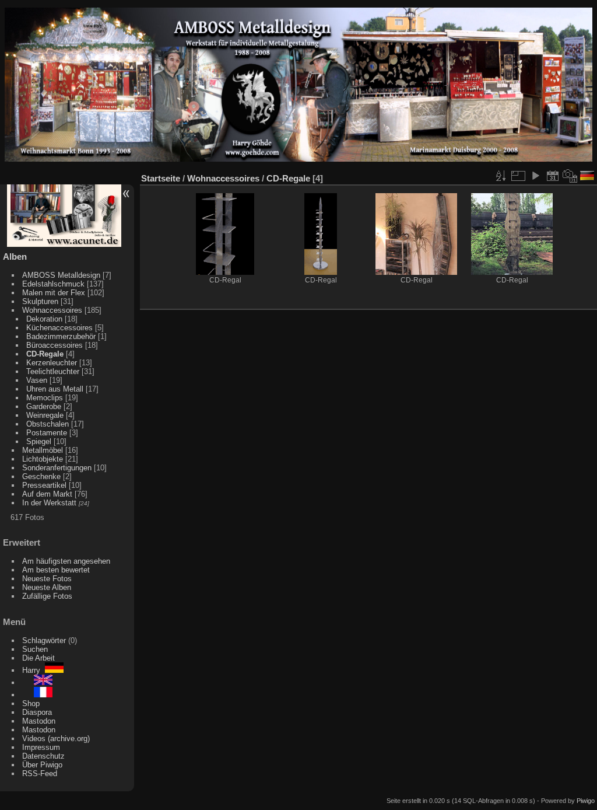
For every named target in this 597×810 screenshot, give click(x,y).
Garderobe (43, 406)
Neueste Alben (46, 587)
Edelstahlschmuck (53, 284)
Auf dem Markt (47, 494)
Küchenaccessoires (59, 327)
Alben (15, 256)
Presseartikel (44, 485)
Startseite (160, 178)
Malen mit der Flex (53, 292)
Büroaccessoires (54, 345)
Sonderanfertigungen (57, 467)
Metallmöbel (42, 450)
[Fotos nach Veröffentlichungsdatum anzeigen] (552, 175)
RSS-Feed (39, 773)
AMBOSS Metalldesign (61, 275)
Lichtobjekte (42, 459)
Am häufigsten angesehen (66, 561)
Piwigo (586, 800)
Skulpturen (40, 301)
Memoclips (44, 397)
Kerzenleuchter (51, 362)
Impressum (41, 747)
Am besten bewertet (56, 569)
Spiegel (38, 441)
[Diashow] (535, 175)
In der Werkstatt (49, 502)
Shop (31, 703)
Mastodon (38, 721)
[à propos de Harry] (37, 694)
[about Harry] (37, 682)
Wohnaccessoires (52, 310)
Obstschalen (47, 424)
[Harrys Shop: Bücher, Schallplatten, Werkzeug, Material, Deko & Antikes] (64, 244)
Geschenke (41, 476)
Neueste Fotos (47, 578)
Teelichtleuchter (52, 371)
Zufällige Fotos (47, 596)
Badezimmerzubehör (61, 336)
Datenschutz (43, 756)
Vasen (36, 380)
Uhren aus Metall (54, 389)
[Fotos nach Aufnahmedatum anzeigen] (570, 175)
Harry (33, 670)
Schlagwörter (44, 640)
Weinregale (45, 415)
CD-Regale (45, 354)
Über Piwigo (42, 764)
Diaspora (37, 712)
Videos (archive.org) (56, 738)
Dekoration (44, 319)
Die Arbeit (38, 658)
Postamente (46, 432)
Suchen (35, 649)
